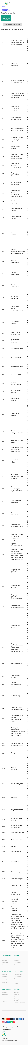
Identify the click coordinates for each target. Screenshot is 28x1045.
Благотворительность (19, 1002)
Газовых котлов (18, 974)
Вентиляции (17, 960)
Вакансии (16, 994)
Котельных (4, 958)
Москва (18, 1026)
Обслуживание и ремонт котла (12, 24)
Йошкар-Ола (12, 1026)
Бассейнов (4, 976)
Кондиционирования (7, 984)
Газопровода (5, 962)
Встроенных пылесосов (8, 996)
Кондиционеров (18, 976)
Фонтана (4, 964)
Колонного (16, 967)
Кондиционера (17, 962)
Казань (23, 1026)
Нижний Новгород (6, 1029)
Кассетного (17, 964)
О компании (17, 992)
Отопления (17, 958)
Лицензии (16, 996)
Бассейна (4, 960)
